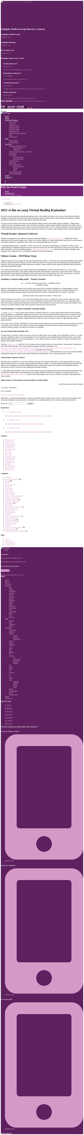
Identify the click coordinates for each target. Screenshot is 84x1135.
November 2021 (10, 458)
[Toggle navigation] (9, 113)
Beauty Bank (13, 140)
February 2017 (9, 469)
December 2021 (10, 456)
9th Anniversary (18, 157)
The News (8, 144)
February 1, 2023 (14, 428)
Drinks (15, 168)
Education (8, 488)
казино (7, 525)
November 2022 (10, 445)
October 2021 (9, 460)
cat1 (6, 483)
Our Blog (8, 505)
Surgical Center (14, 126)
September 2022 (10, 449)
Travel (7, 514)
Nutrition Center (14, 129)
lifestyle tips (9, 503)
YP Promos (12, 163)
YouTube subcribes (11, 522)
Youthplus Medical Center (17, 146)
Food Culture (9, 492)
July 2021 (8, 464)
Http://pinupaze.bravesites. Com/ (42, 249)
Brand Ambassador (15, 172)
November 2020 (10, 466)
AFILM (7, 477)
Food (14, 170)
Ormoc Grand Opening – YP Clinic (20, 151)
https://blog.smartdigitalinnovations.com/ (14, 374)
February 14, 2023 (15, 412)
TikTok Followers (10, 509)
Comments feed (10, 543)
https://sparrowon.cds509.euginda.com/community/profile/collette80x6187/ (25, 351)
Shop (10, 135)
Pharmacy (12, 124)
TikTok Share (9, 512)
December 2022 (10, 443)
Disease (7, 487)
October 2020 (9, 467)
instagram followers (11, 499)
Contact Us (8, 177)
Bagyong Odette (18, 159)
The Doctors (13, 137)
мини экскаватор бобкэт (13, 527)
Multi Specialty (14, 131)
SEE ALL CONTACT (6, 1133)
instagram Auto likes (11, 498)
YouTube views (10, 523)
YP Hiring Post (14, 161)
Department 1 (9, 485)
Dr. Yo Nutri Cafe (14, 164)
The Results (13, 153)
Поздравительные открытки (15, 531)
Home (7, 116)
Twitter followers (10, 518)
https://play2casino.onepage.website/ (12, 394)
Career (7, 175)
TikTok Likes (9, 511)
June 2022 (8, 453)
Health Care (9, 494)
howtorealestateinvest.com (55, 238)
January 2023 (9, 442)
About (7, 118)
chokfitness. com (12, 344)
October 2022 (9, 447)
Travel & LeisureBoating (13, 516)
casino (7, 481)
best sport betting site (11, 479)
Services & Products (11, 120)
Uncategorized (9, 193)
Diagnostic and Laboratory (17, 133)
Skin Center (13, 122)
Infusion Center (14, 127)
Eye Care (8, 490)
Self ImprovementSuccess (13, 507)
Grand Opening (18, 148)
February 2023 (9, 440)
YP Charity (12, 155)
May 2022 (8, 455)
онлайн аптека (10, 529)
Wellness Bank (14, 142)
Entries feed (9, 541)
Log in (7, 539)
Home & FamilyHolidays (13, 496)
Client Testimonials (15, 174)
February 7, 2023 (14, 420)
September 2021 (10, 462)
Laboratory (16, 150)
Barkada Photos (18, 166)
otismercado (9, 202)
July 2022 (8, 451)
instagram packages (11, 501)
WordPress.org (9, 544)
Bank (6, 139)
